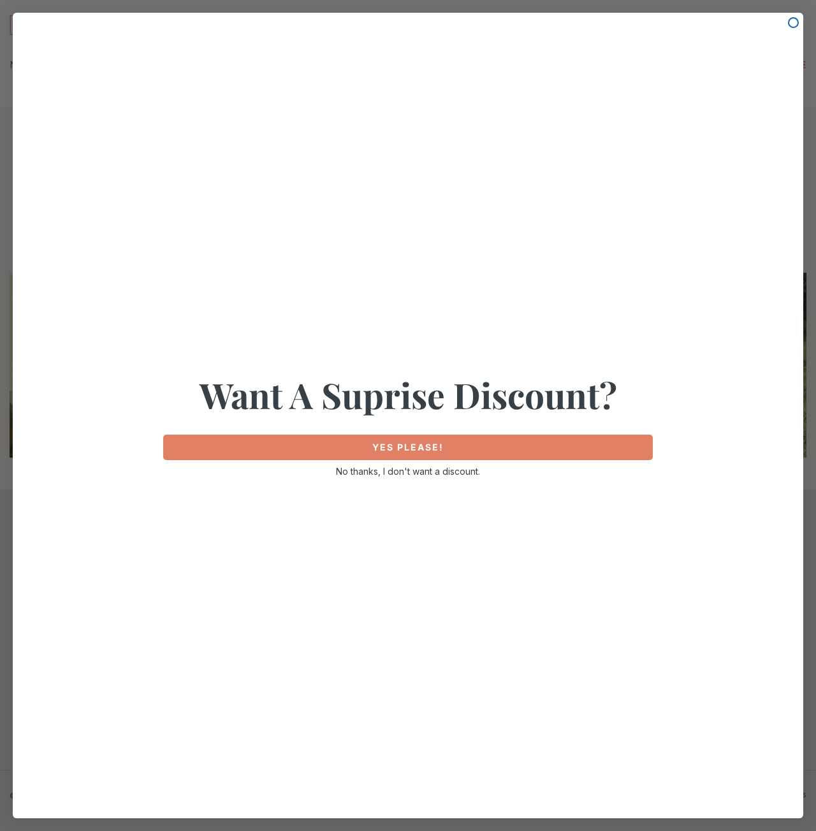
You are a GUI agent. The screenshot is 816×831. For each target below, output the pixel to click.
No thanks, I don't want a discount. (408, 471)
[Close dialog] (793, 22)
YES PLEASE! (408, 447)
